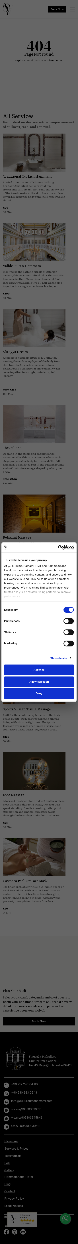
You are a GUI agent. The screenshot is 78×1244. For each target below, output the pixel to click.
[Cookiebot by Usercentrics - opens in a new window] (58, 547)
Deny (39, 693)
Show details (58, 658)
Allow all (39, 669)
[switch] (68, 621)
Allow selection (39, 681)
